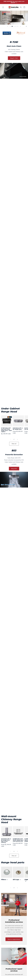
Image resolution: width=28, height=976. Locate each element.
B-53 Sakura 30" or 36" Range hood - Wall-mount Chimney (6, 840)
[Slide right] (17, 439)
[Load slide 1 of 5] (10, 26)
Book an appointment (14, 939)
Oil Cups (16, 879)
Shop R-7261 (14, 58)
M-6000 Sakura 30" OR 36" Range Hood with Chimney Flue (18, 840)
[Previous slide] (7, 26)
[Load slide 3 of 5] (14, 26)
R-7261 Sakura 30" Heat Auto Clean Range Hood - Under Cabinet (6, 429)
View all (14, 443)
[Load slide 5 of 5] (18, 26)
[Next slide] (20, 26)
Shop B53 (14, 468)
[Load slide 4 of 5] (16, 26)
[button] (3, 7)
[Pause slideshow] (26, 26)
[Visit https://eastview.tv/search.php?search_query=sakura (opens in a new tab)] (15, 33)
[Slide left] (10, 439)
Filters (3, 879)
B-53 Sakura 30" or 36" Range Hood (18, 428)
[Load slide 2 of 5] (12, 26)
